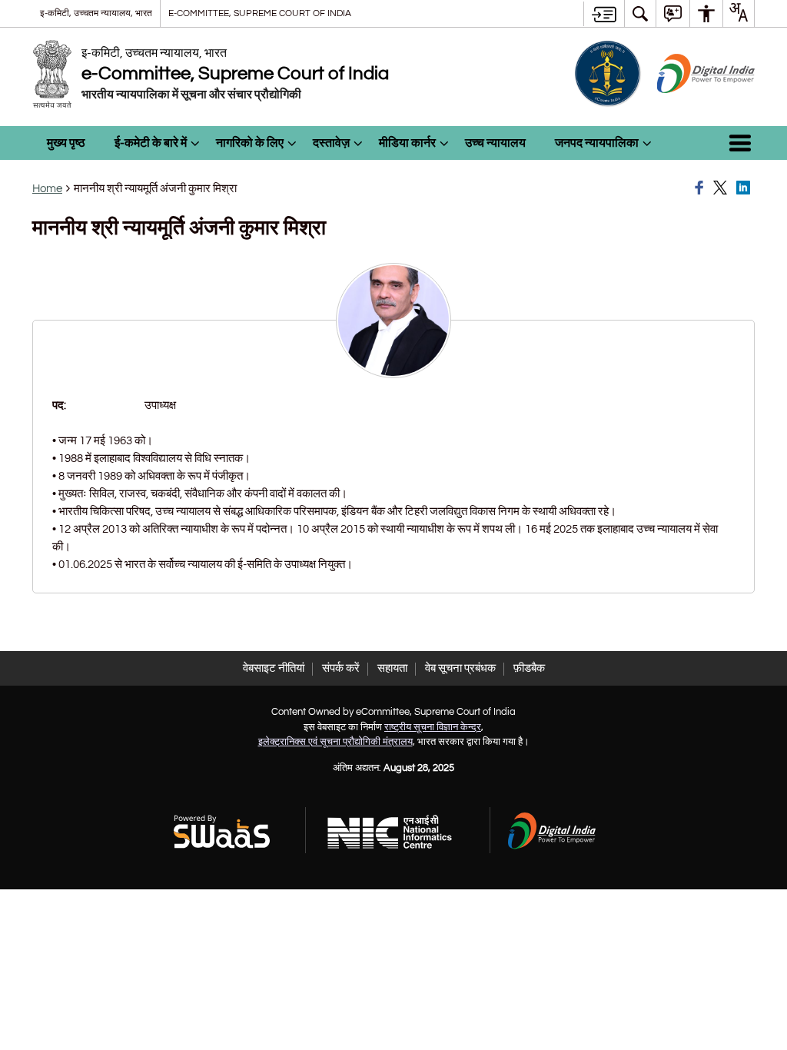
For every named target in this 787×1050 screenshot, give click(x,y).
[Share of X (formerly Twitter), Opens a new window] (722, 188)
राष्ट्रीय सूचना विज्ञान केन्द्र (432, 727)
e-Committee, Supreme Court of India (259, 13)
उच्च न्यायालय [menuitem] (495, 143)
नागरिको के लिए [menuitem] (250, 143)
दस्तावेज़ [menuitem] (331, 143)
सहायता (392, 668)
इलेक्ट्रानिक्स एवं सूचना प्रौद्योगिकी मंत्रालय (335, 741)
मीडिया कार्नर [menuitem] (407, 143)
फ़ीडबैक (529, 668)
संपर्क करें (341, 668)
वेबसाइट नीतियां (273, 668)
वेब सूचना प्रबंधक (460, 668)
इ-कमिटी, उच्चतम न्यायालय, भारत (96, 13)
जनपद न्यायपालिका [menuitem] (597, 143)
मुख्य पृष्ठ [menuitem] (66, 143)
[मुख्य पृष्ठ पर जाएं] (603, 14)
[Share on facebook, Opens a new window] (701, 188)
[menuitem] (640, 13)
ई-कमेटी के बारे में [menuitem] (151, 143)
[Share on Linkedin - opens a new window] (745, 188)
